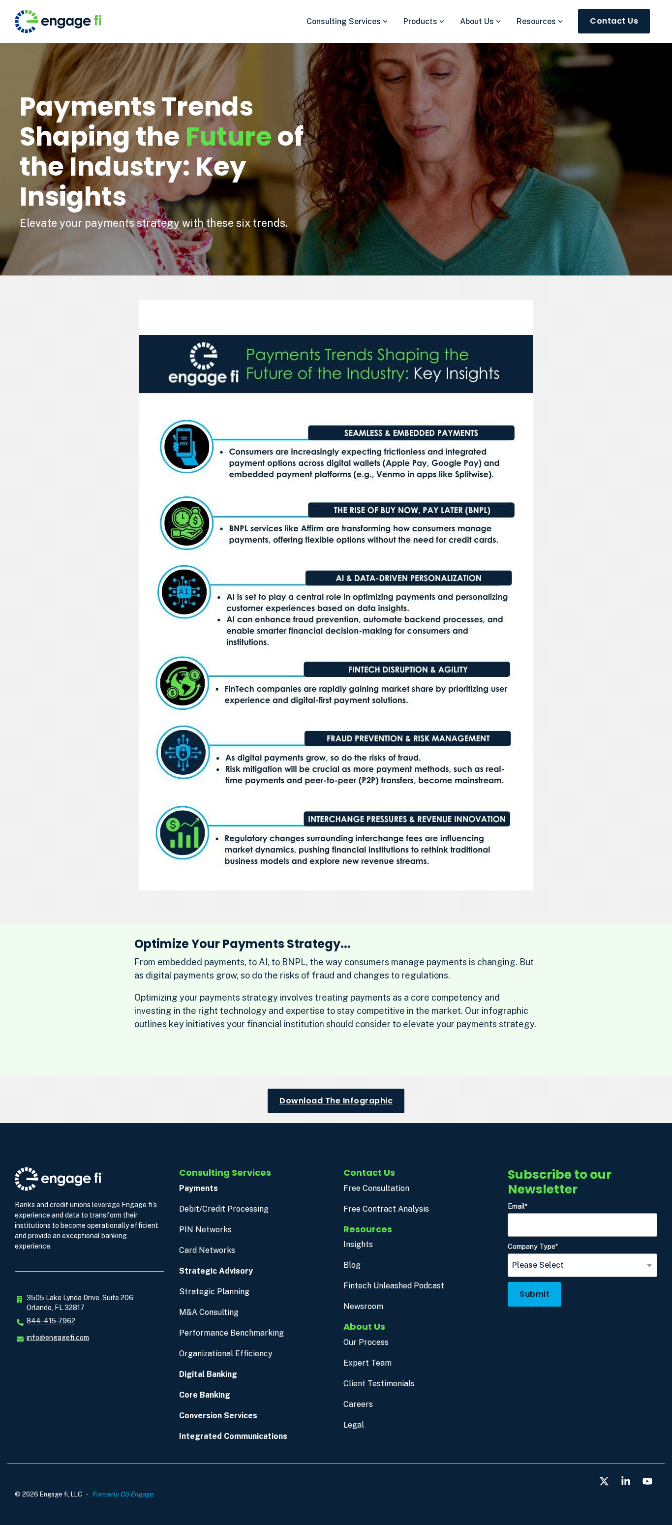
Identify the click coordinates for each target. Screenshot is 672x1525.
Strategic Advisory (216, 1271)
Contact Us (614, 21)
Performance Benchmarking (231, 1333)
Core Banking (204, 1395)
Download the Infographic (336, 1100)
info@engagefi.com (58, 1338)
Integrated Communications (233, 1436)
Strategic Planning (214, 1291)
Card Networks (207, 1250)
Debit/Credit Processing (224, 1209)
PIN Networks (205, 1229)
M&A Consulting (209, 1312)
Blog (352, 1265)
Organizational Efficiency (226, 1353)
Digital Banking (208, 1374)
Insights (358, 1244)
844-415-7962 (51, 1321)
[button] (605, 1481)
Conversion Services (218, 1415)
